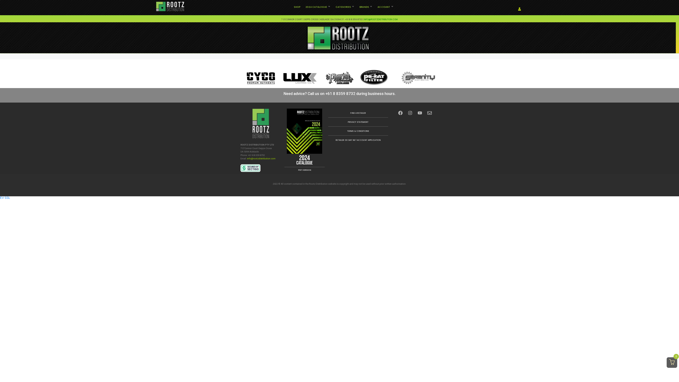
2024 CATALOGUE (316, 7)
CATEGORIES (343, 7)
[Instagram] (410, 113)
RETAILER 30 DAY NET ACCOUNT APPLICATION (358, 140)
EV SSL (5, 197)
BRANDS (364, 7)
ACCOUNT (384, 7)
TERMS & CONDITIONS (358, 131)
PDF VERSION (304, 170)
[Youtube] (420, 113)
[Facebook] (400, 113)
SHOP (297, 7)
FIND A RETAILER (358, 113)
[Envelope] (429, 113)
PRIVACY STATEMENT (358, 122)
